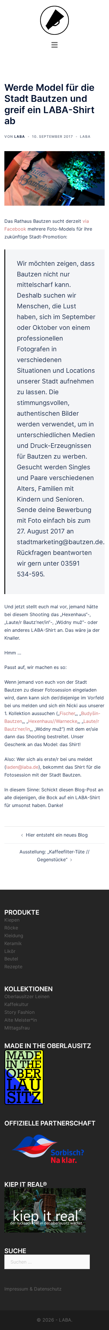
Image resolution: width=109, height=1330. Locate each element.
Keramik (13, 943)
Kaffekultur (16, 1004)
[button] (12, 18)
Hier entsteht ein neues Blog (57, 835)
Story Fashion (19, 1012)
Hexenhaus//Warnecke (52, 721)
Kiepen (11, 920)
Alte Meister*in (20, 1020)
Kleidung (13, 935)
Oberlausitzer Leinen (26, 996)
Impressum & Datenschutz (33, 1289)
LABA (19, 136)
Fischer (67, 713)
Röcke (11, 928)
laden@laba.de (22, 767)
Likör (9, 951)
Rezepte (13, 966)
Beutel (11, 959)
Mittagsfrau (17, 1028)
